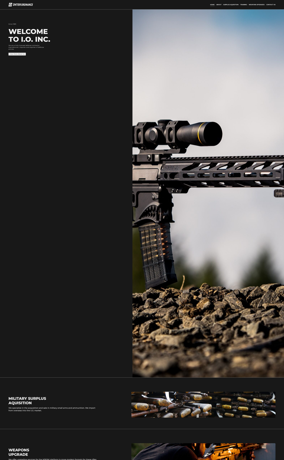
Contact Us (270, 4)
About (219, 4)
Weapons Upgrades (257, 4)
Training (243, 4)
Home (212, 4)
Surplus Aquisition (230, 4)
